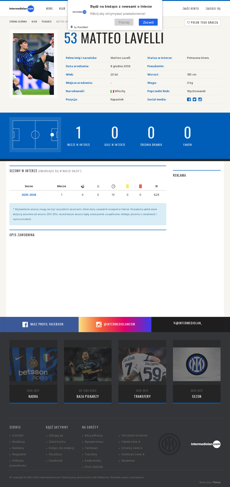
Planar (217, 482)
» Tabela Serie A (129, 441)
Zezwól (148, 22)
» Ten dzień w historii (132, 435)
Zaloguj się (213, 8)
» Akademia (126, 460)
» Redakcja (17, 441)
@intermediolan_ (189, 322)
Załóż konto (191, 8)
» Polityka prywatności (17, 463)
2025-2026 (29, 194)
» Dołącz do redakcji (60, 447)
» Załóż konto (56, 441)
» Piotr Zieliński (92, 466)
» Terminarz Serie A (131, 454)
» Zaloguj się (54, 435)
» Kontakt (16, 435)
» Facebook (54, 460)
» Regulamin (17, 454)
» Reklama (16, 447)
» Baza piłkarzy (92, 435)
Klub (34, 21)
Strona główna (18, 21)
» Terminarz (90, 447)
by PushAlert (81, 27)
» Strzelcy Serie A (130, 447)
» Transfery (89, 454)
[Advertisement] (197, 249)
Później (124, 22)
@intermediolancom (119, 324)
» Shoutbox (54, 454)
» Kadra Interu (91, 460)
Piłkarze (47, 21)
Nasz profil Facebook (46, 324)
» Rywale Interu (92, 441)
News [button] (49, 8)
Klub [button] (62, 8)
